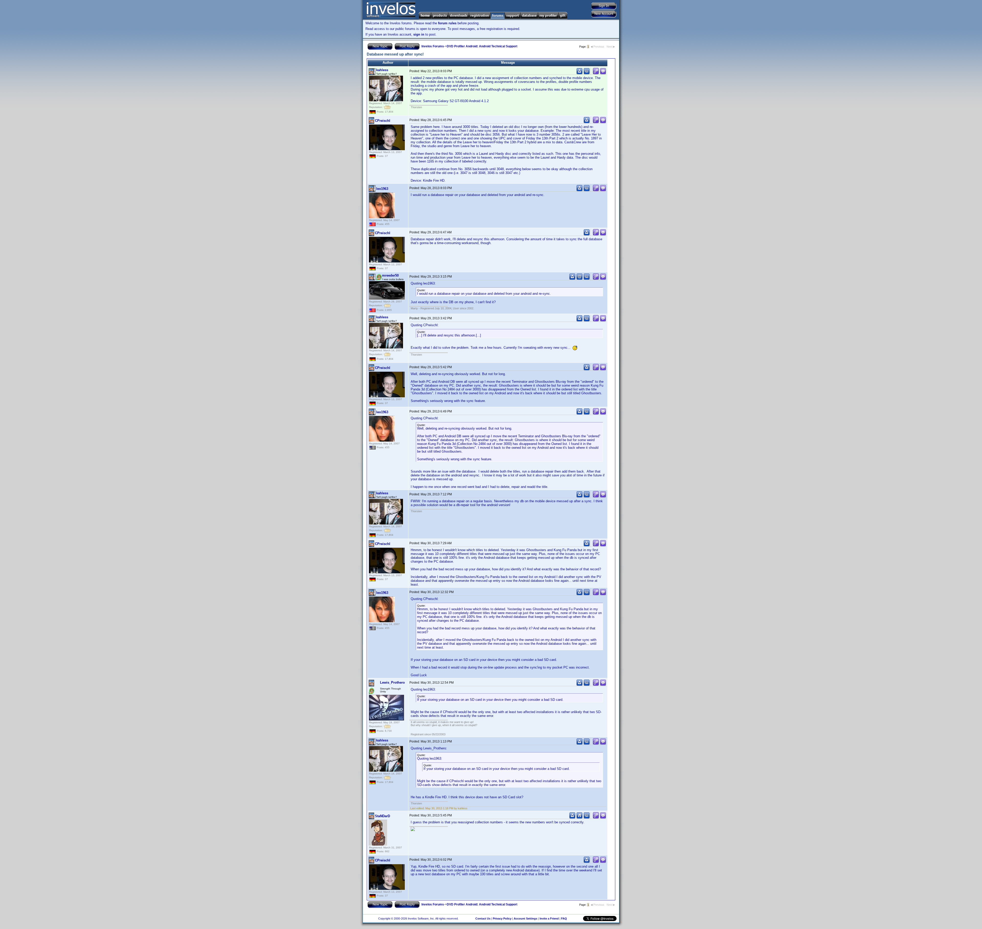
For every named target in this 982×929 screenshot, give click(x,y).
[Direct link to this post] (596, 73)
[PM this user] (579, 73)
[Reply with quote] (603, 73)
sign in (418, 34)
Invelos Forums (432, 46)
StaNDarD (382, 816)
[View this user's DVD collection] (586, 73)
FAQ (564, 918)
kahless (382, 70)
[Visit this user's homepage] (579, 817)
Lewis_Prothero (392, 682)
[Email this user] (579, 279)
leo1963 (382, 189)
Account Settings (525, 918)
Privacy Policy (502, 918)
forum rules (447, 23)
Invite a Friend (549, 918)
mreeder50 (390, 275)
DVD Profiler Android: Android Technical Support (482, 46)
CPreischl (382, 121)
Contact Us (482, 918)
